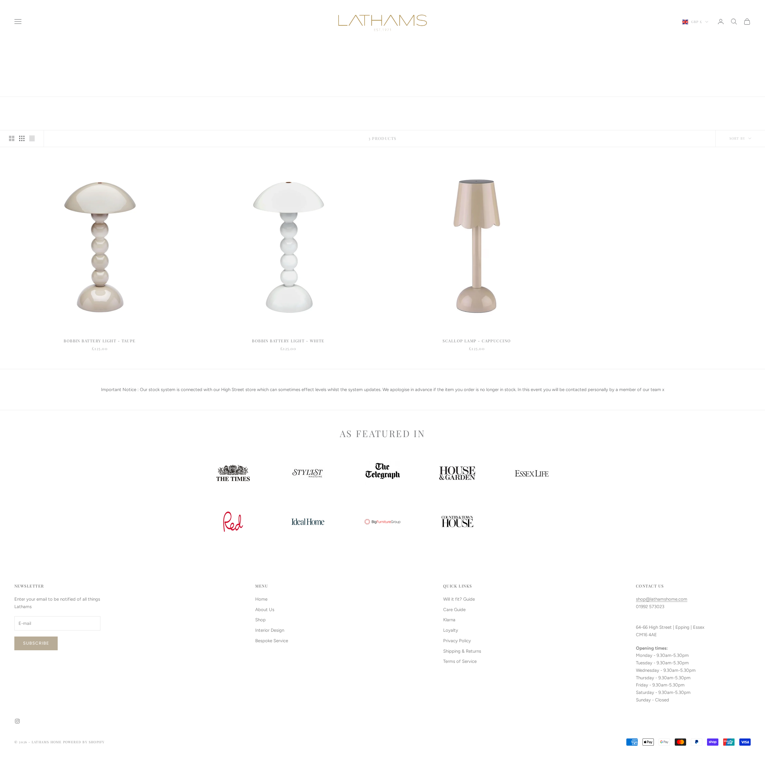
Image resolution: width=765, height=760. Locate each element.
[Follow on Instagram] (17, 721)
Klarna (449, 619)
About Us (264, 609)
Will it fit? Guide (459, 599)
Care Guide (454, 609)
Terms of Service (460, 661)
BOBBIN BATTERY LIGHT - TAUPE (100, 340)
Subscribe (36, 643)
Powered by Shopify (84, 742)
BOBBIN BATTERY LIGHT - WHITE (288, 340)
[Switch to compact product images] (32, 138)
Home (19, 52)
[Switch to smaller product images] (22, 138)
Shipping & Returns (462, 651)
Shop (36, 52)
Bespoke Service (271, 640)
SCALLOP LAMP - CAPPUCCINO (477, 340)
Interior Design (269, 630)
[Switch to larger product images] (11, 138)
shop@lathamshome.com (661, 599)
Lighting (56, 52)
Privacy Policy (457, 640)
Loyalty (450, 630)
